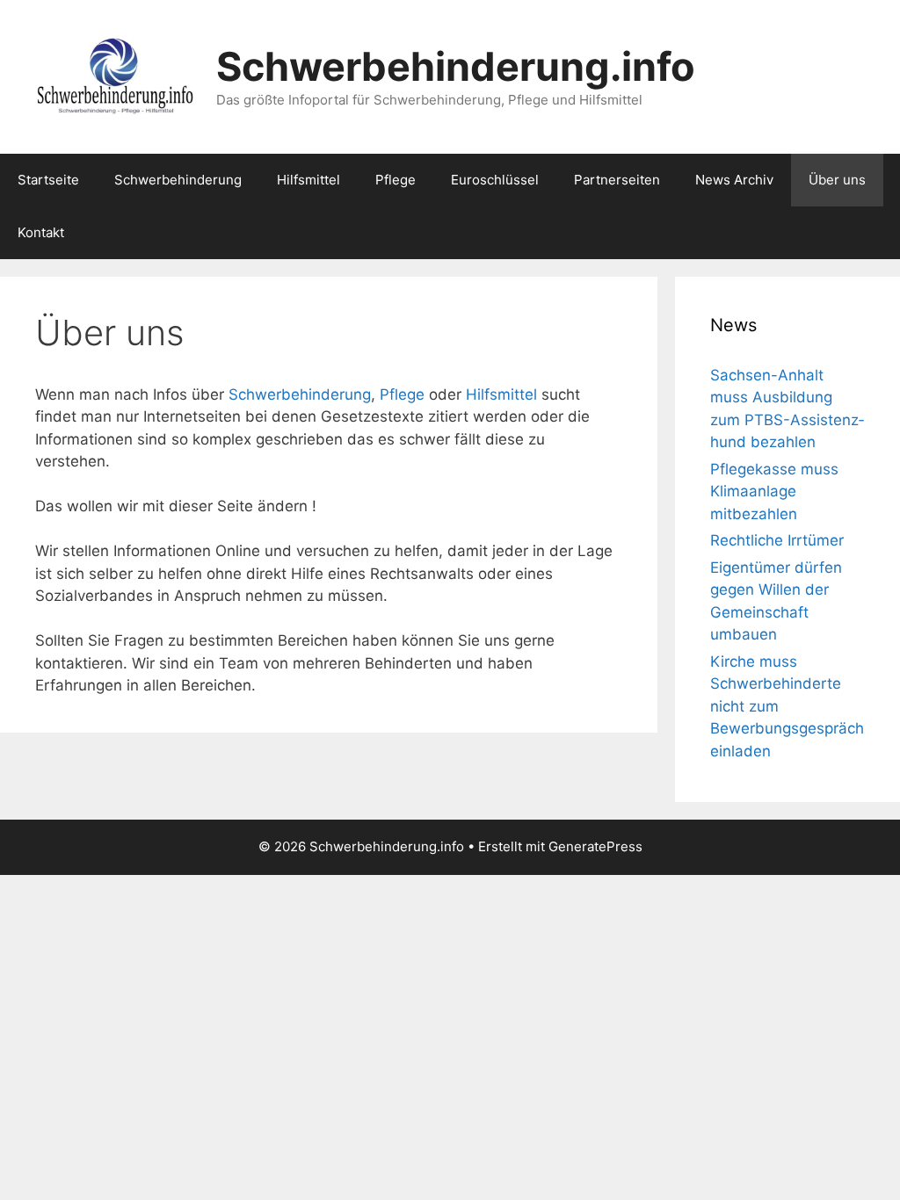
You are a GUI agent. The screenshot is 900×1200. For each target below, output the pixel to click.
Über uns (837, 179)
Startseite (48, 179)
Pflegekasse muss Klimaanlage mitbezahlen (774, 491)
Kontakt (41, 232)
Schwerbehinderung (178, 179)
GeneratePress (595, 846)
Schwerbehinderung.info (455, 66)
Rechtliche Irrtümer (777, 540)
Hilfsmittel (308, 179)
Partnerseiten (617, 179)
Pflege (395, 179)
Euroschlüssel (495, 179)
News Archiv (734, 179)
